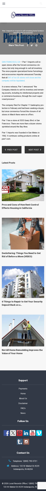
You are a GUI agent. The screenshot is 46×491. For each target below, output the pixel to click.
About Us (23, 398)
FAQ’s (23, 408)
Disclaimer (23, 403)
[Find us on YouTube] (32, 433)
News (33, 37)
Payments (23, 389)
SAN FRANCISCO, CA (11, 62)
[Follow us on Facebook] (6, 433)
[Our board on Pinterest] (19, 433)
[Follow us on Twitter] (13, 433)
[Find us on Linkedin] (26, 433)
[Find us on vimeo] (39, 433)
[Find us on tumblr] (20, 442)
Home (23, 393)
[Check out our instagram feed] (26, 442)
